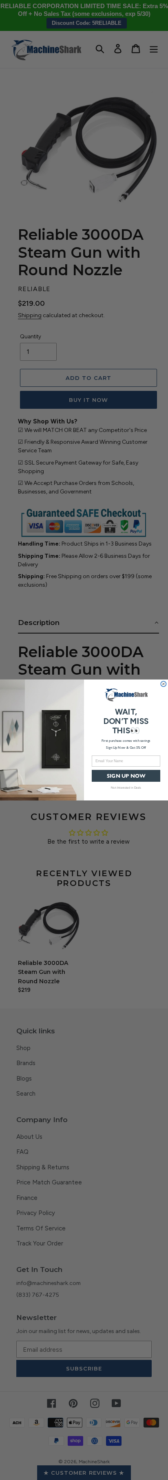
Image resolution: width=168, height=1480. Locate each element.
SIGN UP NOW (126, 775)
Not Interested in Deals (126, 787)
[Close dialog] (163, 684)
